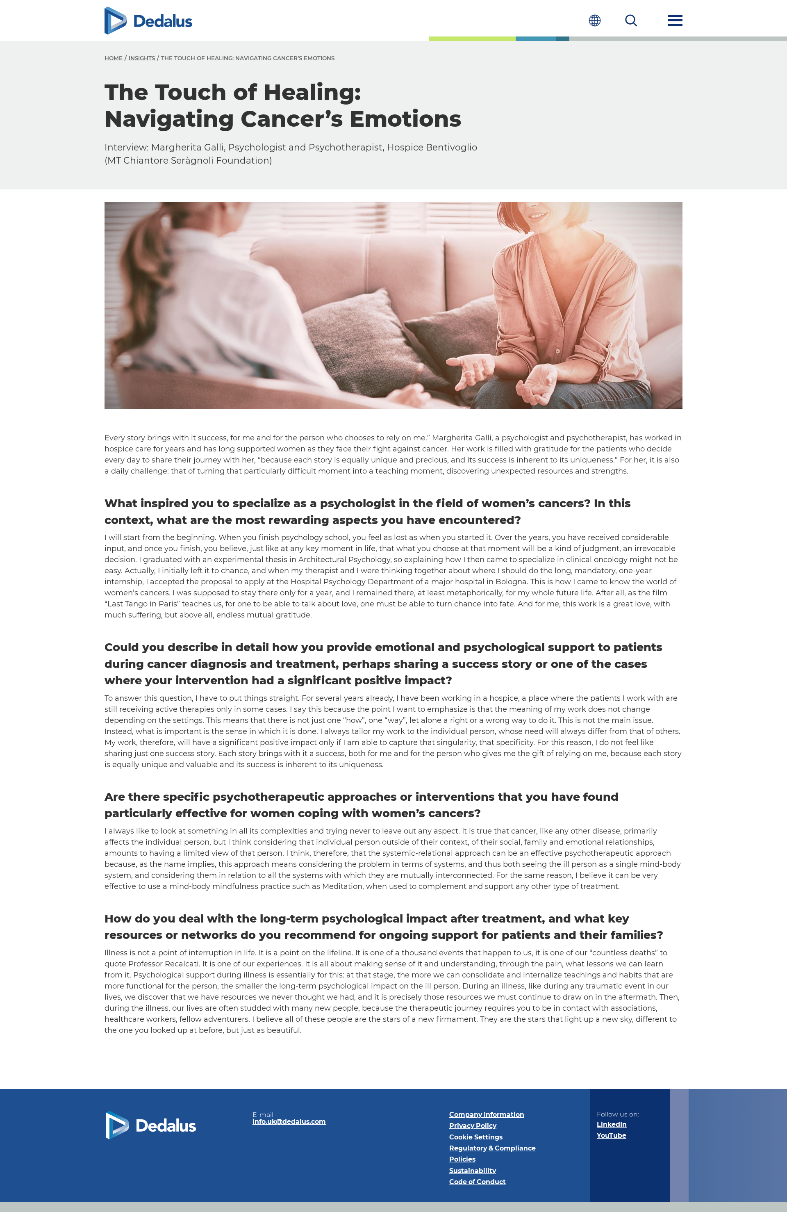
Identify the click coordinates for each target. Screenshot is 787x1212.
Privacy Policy (472, 1126)
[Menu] (675, 20)
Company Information (486, 1115)
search (631, 20)
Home (114, 58)
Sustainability (472, 1171)
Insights (142, 58)
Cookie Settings (476, 1137)
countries (595, 20)
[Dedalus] (148, 20)
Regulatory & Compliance (492, 1148)
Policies (462, 1159)
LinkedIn (612, 1124)
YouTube (611, 1135)
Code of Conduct (477, 1182)
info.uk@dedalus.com (289, 1121)
